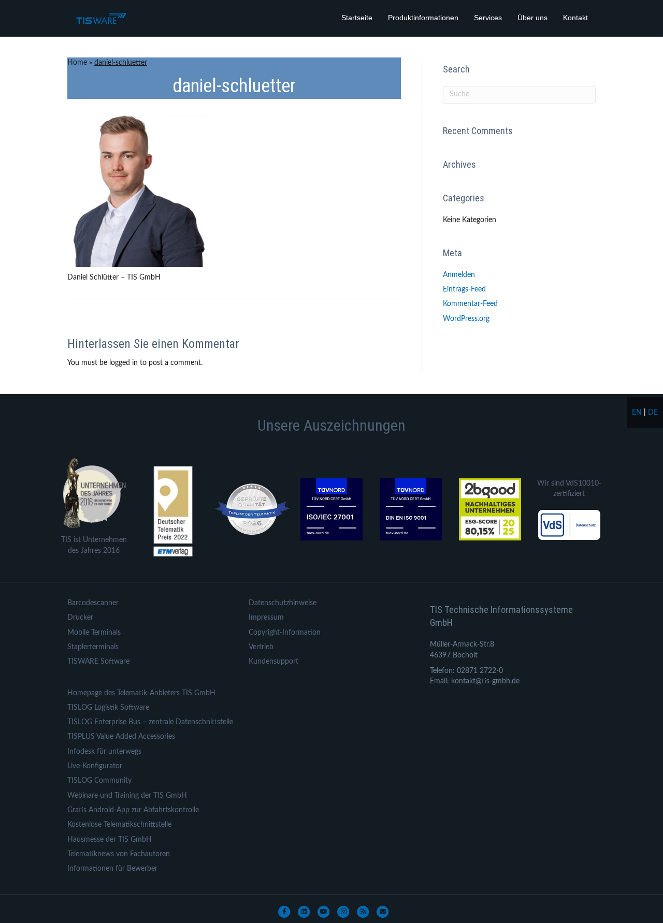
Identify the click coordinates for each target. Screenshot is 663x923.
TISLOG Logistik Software (108, 707)
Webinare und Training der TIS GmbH (127, 795)
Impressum (266, 617)
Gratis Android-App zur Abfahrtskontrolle (133, 810)
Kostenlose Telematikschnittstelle (119, 824)
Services (488, 17)
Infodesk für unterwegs (104, 751)
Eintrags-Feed (464, 289)
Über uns (532, 17)
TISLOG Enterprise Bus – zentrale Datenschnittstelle (150, 722)
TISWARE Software (98, 661)
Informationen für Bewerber (112, 868)
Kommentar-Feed (470, 303)
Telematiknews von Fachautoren (118, 854)
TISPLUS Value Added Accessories (121, 736)
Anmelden (459, 275)
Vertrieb (261, 647)
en (637, 412)
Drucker (80, 617)
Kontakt (575, 17)
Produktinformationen (423, 17)
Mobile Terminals (94, 632)
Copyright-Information (285, 632)
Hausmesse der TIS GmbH (109, 839)
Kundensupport (273, 661)
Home (77, 62)
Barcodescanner (93, 603)
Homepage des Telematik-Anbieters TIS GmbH (141, 693)
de (653, 412)
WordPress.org (466, 319)
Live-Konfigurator (94, 766)
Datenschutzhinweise (282, 603)
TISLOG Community (99, 780)
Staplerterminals (93, 647)
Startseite (356, 17)
